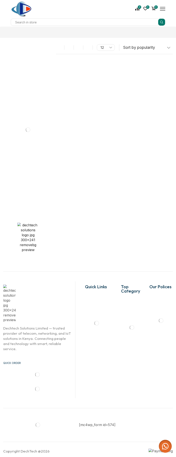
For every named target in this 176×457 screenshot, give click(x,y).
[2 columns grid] (59, 48)
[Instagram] (18, 216)
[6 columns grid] (78, 48)
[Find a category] (43, 60)
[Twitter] (11, 216)
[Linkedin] (25, 216)
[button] (165, 446)
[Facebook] (4, 216)
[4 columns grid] (69, 48)
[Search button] (161, 22)
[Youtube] (33, 216)
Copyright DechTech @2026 (26, 451)
